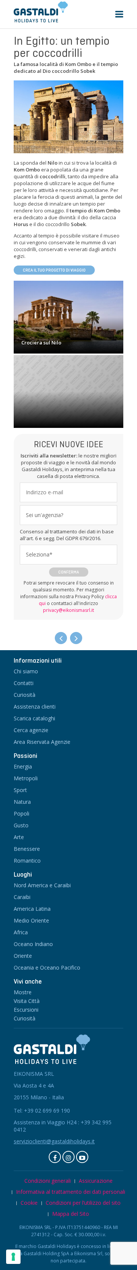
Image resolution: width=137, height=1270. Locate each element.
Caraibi (22, 897)
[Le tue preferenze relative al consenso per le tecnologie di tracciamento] (13, 1257)
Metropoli (26, 778)
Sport (20, 790)
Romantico (27, 860)
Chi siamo (26, 671)
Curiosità (24, 694)
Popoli (21, 813)
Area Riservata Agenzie (42, 741)
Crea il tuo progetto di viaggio (54, 270)
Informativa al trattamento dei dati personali (70, 1191)
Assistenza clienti (35, 706)
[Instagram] (68, 1157)
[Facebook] (55, 1157)
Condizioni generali (47, 1180)
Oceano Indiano (33, 944)
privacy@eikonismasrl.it (68, 610)
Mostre (23, 992)
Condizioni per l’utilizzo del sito (83, 1202)
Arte (19, 837)
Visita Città (27, 1000)
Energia (23, 766)
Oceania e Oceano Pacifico (47, 967)
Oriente (23, 955)
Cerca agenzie (31, 730)
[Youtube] (82, 1157)
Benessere (27, 848)
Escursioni (26, 1009)
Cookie (29, 1202)
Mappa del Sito (70, 1213)
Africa (21, 932)
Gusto (21, 825)
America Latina (32, 908)
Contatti (23, 683)
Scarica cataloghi (34, 718)
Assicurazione (96, 1180)
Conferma (68, 572)
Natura (22, 801)
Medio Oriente (31, 920)
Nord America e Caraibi (42, 885)
